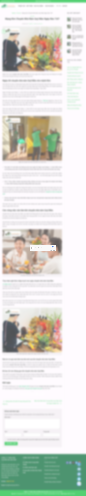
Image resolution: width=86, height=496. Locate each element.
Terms (54, 250)
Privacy (51, 250)
